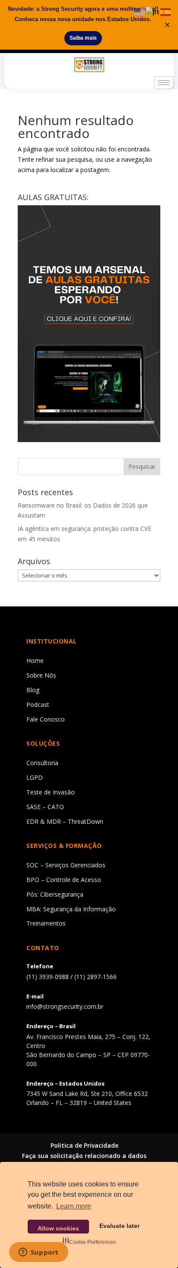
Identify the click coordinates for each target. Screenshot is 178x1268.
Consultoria (42, 763)
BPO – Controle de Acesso (63, 880)
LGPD (34, 777)
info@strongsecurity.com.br (64, 1006)
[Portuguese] (153, 11)
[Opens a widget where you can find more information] (38, 1253)
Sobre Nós (41, 675)
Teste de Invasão (50, 792)
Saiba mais (83, 38)
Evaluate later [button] (119, 1225)
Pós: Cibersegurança (54, 894)
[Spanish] (166, 11)
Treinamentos (46, 923)
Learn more (73, 1206)
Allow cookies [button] (58, 1228)
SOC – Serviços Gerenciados (65, 865)
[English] (140, 11)
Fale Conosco (45, 719)
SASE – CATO (45, 807)
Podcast (37, 704)
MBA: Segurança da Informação (71, 909)
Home (35, 660)
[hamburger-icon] (164, 82)
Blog (32, 690)
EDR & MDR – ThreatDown (64, 821)
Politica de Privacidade (84, 1145)
